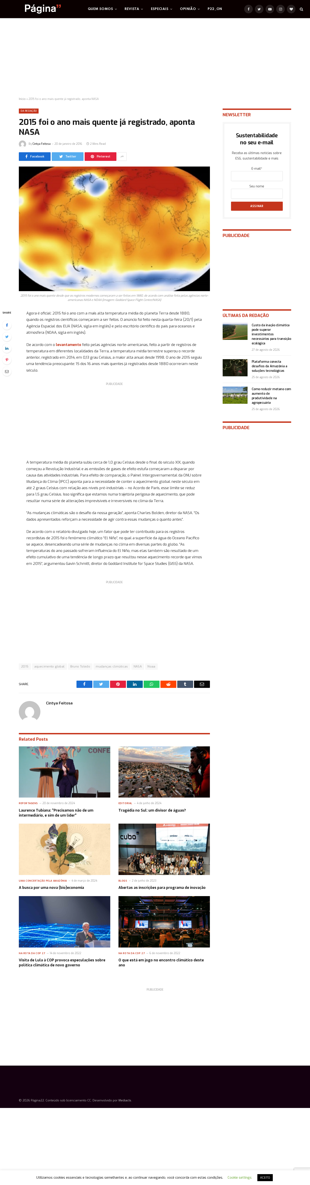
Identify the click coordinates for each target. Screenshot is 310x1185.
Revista (132, 9)
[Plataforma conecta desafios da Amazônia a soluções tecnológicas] (235, 367)
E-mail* (256, 169)
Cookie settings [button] (240, 1177)
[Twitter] (6, 336)
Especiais (160, 9)
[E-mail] (6, 371)
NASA (138, 666)
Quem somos (100, 9)
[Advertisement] (155, 57)
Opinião (188, 9)
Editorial (125, 803)
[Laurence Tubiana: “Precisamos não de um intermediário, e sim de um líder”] (64, 772)
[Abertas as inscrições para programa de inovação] (164, 849)
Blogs (122, 881)
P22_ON (215, 9)
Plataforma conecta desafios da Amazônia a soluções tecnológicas (269, 366)
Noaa (151, 666)
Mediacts (124, 1100)
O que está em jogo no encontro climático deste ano (161, 962)
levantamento (68, 344)
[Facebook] (6, 325)
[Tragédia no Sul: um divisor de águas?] (164, 772)
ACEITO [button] (265, 1178)
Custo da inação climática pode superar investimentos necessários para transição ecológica (271, 334)
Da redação (29, 111)
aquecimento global (49, 666)
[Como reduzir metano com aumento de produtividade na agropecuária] (235, 395)
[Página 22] (34, 9)
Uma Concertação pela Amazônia (43, 881)
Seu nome (256, 186)
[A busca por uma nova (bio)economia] (64, 849)
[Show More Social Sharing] (122, 156)
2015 (25, 666)
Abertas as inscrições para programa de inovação (162, 887)
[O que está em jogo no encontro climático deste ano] (164, 922)
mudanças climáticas (112, 666)
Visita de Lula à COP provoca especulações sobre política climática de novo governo (62, 962)
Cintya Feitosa (41, 144)
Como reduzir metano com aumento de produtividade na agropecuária (271, 396)
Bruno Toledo (80, 666)
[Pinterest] (6, 359)
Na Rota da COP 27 (32, 953)
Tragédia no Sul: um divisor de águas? (152, 810)
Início (22, 99)
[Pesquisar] (301, 9)
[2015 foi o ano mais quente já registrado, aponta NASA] (114, 229)
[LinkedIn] (6, 348)
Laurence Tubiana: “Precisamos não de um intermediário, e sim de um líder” (56, 813)
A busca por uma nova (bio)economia (51, 887)
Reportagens (28, 803)
